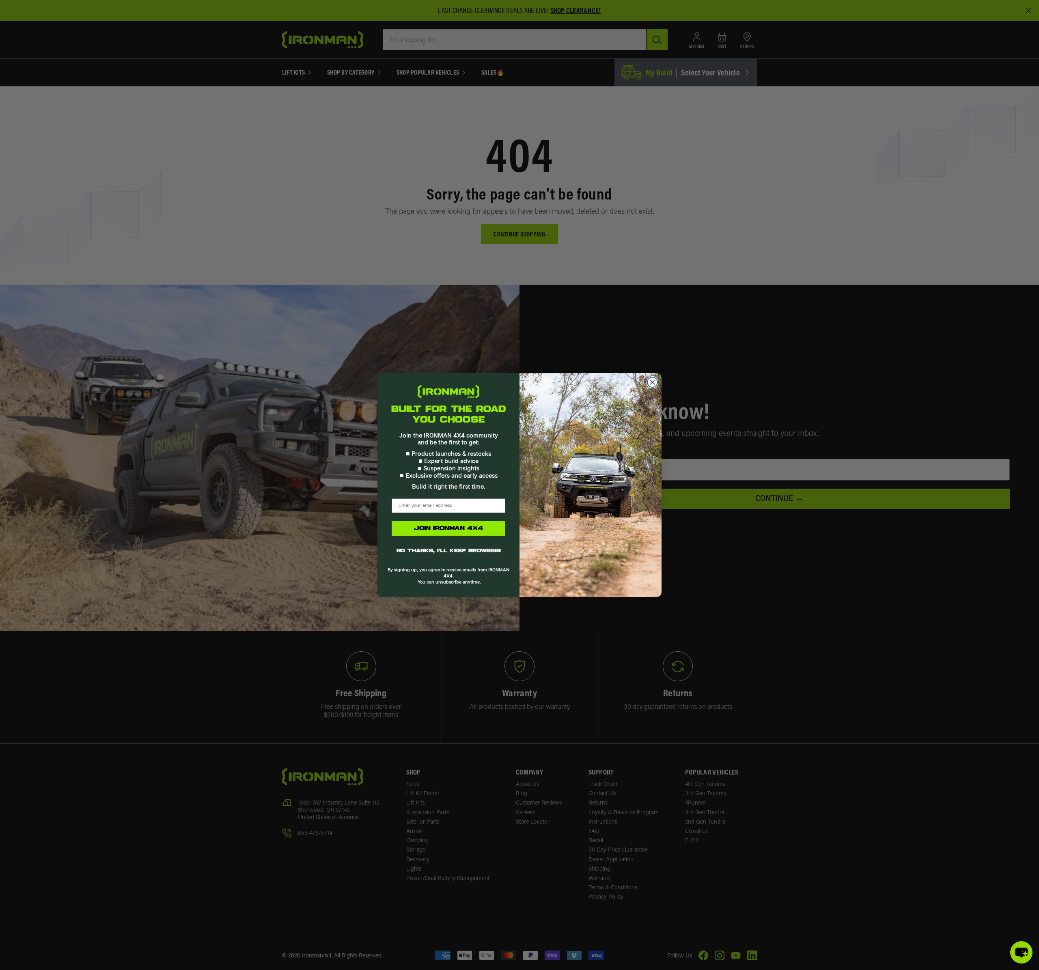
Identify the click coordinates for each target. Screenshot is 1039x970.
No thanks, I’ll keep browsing (449, 551)
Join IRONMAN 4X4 (448, 528)
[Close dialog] (652, 382)
